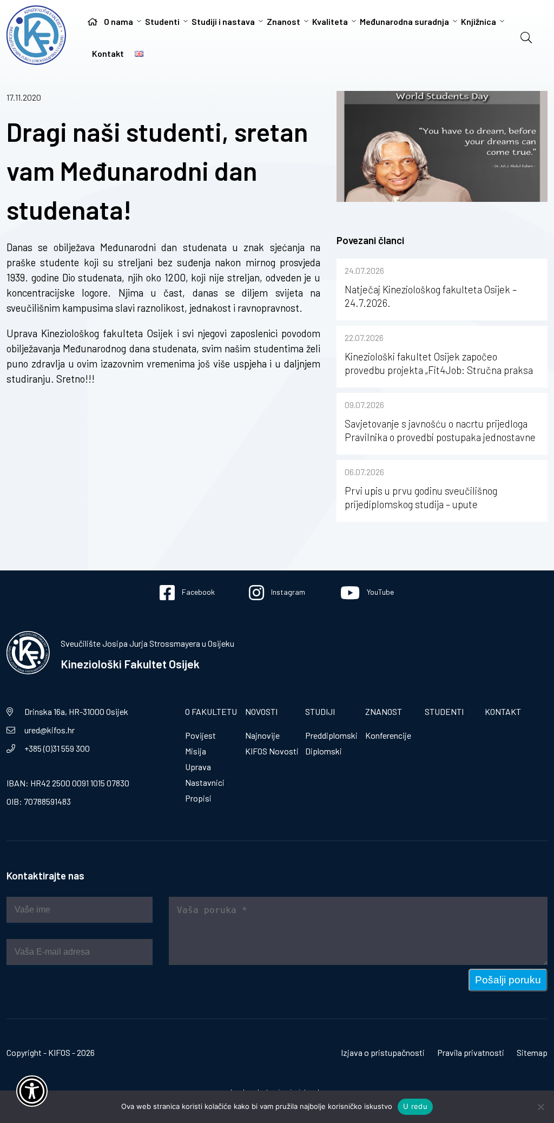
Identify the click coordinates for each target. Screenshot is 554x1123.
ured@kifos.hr (49, 730)
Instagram (287, 591)
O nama (118, 21)
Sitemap (532, 1052)
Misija (195, 751)
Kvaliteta (330, 21)
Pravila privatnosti (470, 1052)
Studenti (162, 21)
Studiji (320, 711)
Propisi (198, 798)
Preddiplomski (331, 735)
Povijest (200, 735)
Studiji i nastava (223, 21)
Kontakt (108, 53)
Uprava (198, 766)
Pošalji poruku (508, 980)
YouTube (379, 591)
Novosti (261, 711)
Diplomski (323, 751)
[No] (540, 1106)
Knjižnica (478, 21)
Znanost (283, 21)
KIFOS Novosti (272, 751)
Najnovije (262, 735)
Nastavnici (205, 782)
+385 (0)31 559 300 (57, 748)
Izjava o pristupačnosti (383, 1052)
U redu (415, 1106)
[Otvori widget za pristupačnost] (32, 1091)
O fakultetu (211, 711)
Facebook (197, 591)
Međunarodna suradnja (404, 21)
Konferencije (388, 735)
